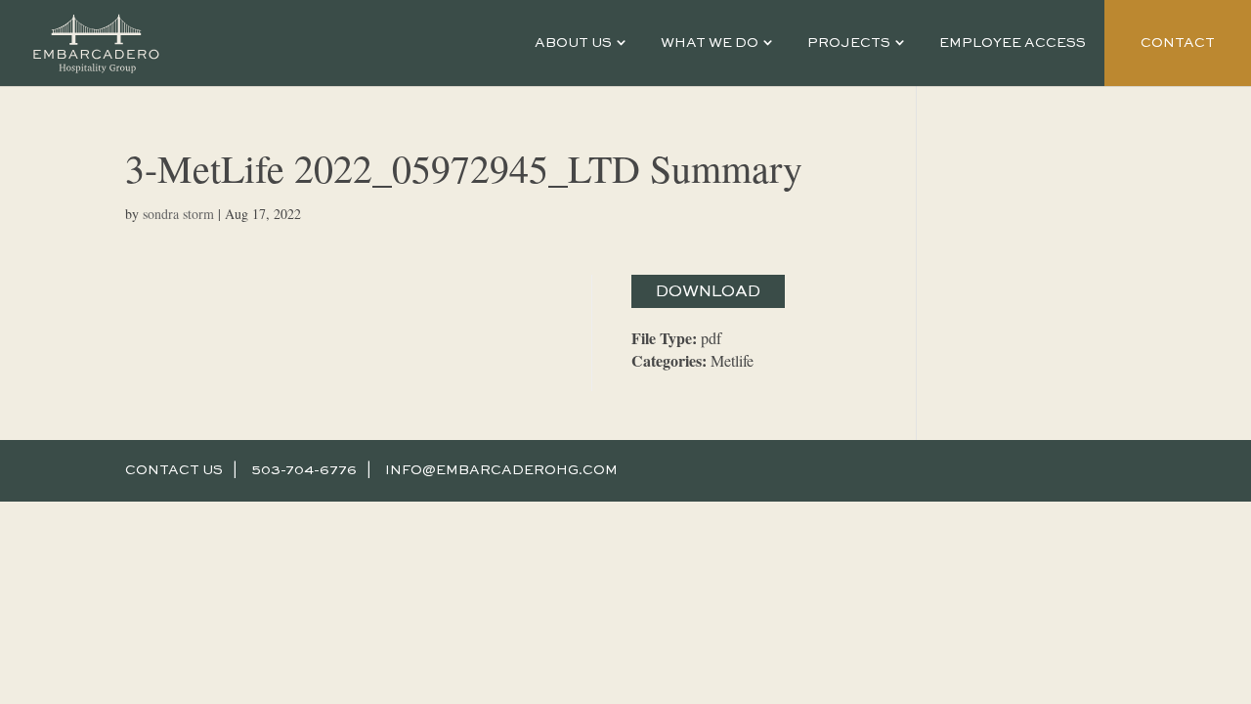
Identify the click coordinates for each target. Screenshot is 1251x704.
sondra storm (178, 213)
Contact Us (174, 470)
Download (708, 292)
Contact (1178, 43)
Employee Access (1012, 43)
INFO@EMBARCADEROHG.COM (501, 470)
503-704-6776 (304, 470)
